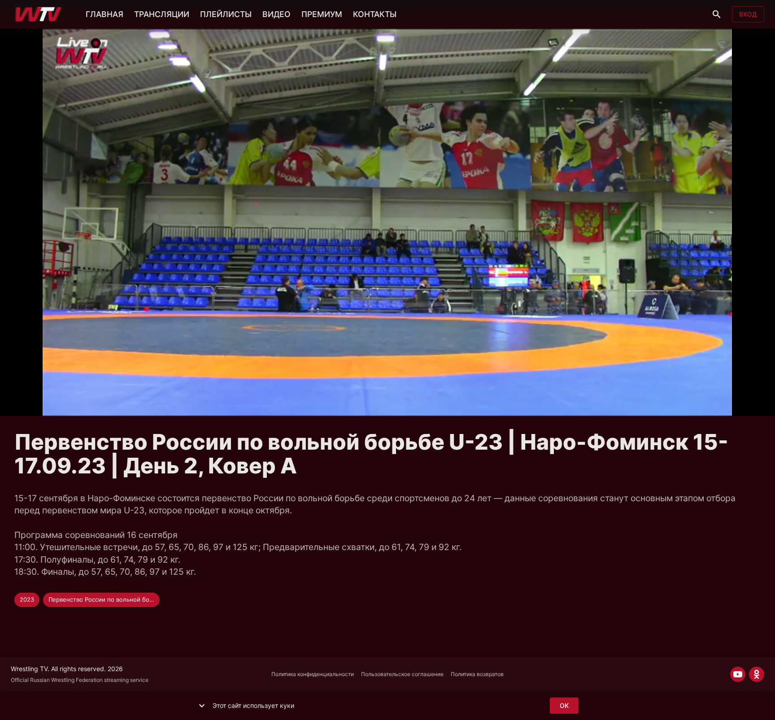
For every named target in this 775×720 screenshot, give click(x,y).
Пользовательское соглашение (402, 674)
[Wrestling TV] (38, 14)
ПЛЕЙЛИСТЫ (226, 14)
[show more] (202, 705)
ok (564, 705)
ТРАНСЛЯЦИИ (161, 14)
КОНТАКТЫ (374, 14)
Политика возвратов (477, 674)
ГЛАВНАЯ (104, 14)
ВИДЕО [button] (276, 14)
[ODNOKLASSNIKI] (756, 674)
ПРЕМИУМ (321, 14)
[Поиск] (716, 14)
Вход (748, 14)
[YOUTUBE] (737, 674)
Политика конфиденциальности (312, 674)
